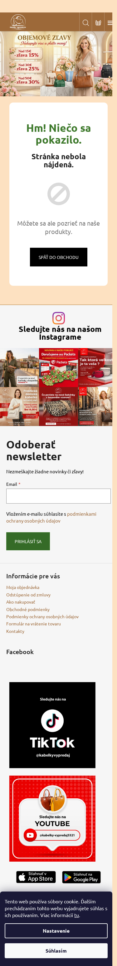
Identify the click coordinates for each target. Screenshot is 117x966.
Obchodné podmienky (28, 609)
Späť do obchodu (59, 257)
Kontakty (15, 631)
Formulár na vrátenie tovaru (33, 623)
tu (76, 915)
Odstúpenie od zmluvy (28, 594)
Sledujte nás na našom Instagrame (60, 333)
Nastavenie (56, 930)
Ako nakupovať (20, 602)
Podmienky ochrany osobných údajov (42, 616)
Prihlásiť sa (28, 541)
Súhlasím (56, 950)
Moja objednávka (22, 587)
